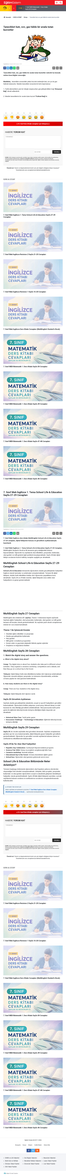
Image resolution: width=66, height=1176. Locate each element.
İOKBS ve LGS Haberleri (12, 1158)
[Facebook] (4, 68)
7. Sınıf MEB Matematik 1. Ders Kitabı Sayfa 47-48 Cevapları (36, 8)
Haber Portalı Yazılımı (12, 1173)
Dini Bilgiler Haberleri (30, 1158)
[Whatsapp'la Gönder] (14, 68)
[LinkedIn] (11, 68)
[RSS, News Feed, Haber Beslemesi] (37, 1150)
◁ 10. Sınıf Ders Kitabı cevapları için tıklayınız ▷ (33, 124)
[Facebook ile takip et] (29, 1150)
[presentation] (9, 8)
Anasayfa (8, 17)
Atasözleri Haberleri (49, 1158)
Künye (24, 1145)
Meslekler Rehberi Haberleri (32, 1161)
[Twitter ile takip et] (33, 1150)
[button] (53, 68)
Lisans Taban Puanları (50, 1161)
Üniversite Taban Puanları (31, 1164)
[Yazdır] (17, 68)
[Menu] (56, 2)
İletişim (30, 1145)
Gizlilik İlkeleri (38, 1145)
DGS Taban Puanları (11, 1167)
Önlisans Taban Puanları (12, 1164)
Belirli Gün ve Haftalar (11, 1161)
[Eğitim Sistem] (12, 2)
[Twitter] (8, 68)
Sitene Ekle (47, 1145)
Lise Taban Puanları (49, 1164)
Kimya (25, 17)
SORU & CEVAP (17, 17)
